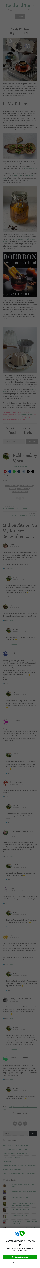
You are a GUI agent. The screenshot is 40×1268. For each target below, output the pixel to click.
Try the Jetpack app (20, 1257)
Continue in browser (20, 1263)
